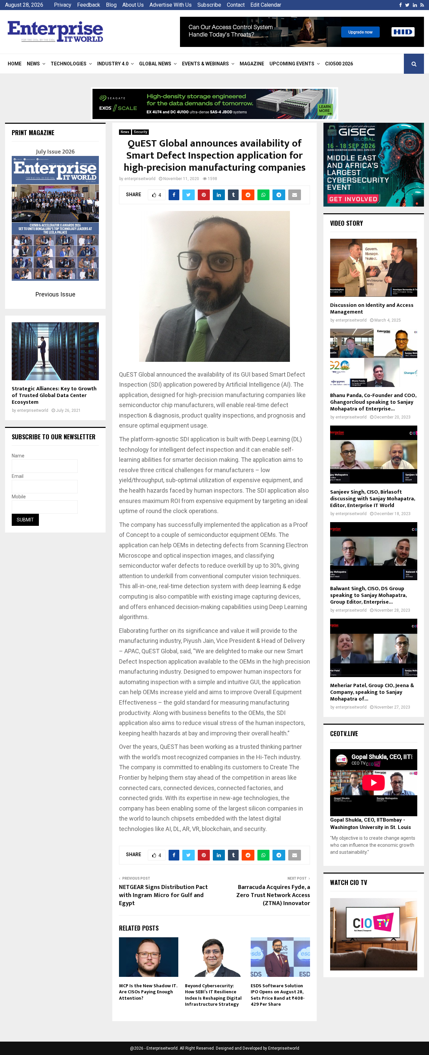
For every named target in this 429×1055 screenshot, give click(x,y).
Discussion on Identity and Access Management (372, 309)
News (33, 63)
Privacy (62, 5)
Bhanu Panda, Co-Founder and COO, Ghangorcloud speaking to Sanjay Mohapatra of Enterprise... (373, 402)
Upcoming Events (291, 63)
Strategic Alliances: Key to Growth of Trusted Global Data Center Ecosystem (54, 395)
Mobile (19, 496)
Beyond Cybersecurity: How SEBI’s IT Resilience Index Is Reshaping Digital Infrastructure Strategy (213, 995)
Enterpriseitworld (283, 1048)
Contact (236, 5)
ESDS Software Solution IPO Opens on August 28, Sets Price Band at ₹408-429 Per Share (278, 995)
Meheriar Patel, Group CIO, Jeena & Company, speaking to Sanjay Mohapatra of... (372, 692)
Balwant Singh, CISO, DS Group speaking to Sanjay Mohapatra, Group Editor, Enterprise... (368, 595)
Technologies (68, 63)
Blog (111, 5)
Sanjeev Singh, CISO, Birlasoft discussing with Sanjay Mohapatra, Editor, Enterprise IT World (372, 499)
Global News (155, 63)
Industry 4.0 (112, 63)
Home (14, 63)
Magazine (252, 63)
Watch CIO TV (348, 882)
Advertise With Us (170, 5)
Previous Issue (55, 294)
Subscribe (209, 5)
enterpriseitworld (140, 178)
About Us (133, 5)
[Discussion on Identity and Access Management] (373, 268)
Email (17, 476)
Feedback (88, 5)
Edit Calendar (265, 5)
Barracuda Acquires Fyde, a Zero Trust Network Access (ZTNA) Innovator (273, 895)
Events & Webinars (205, 63)
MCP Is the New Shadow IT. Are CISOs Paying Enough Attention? (148, 992)
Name (18, 455)
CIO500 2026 (339, 63)
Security (140, 132)
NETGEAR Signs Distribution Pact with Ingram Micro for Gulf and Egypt (163, 895)
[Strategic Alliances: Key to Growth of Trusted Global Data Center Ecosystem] (55, 351)
